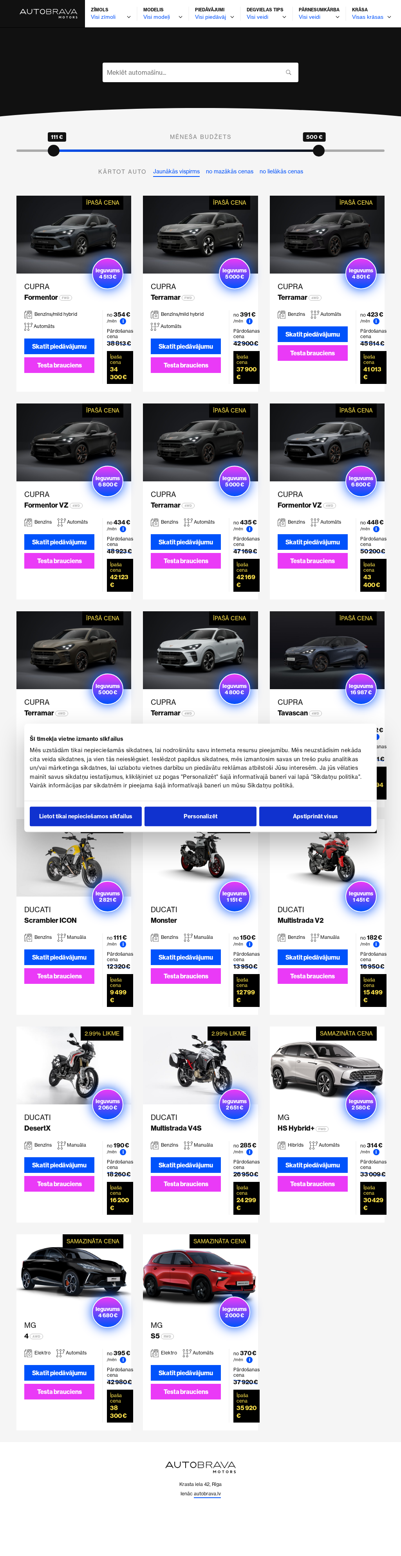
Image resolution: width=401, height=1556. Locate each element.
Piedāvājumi (209, 10)
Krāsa (360, 10)
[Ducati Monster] (200, 858)
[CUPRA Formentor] (73, 235)
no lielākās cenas (281, 171)
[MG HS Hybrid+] (327, 1065)
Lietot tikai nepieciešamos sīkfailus (85, 816)
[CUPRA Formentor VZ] (73, 442)
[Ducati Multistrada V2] (327, 858)
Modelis (153, 10)
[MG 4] (73, 1273)
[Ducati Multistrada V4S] (200, 1065)
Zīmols (99, 10)
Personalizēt (200, 816)
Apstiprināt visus (315, 816)
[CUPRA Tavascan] (327, 650)
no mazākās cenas (229, 171)
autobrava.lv (207, 1494)
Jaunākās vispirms (176, 171)
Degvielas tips (265, 10)
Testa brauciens (59, 365)
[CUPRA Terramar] (200, 235)
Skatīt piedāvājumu (59, 346)
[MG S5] (200, 1273)
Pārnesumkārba (319, 10)
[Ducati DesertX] (73, 1065)
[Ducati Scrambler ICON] (73, 858)
